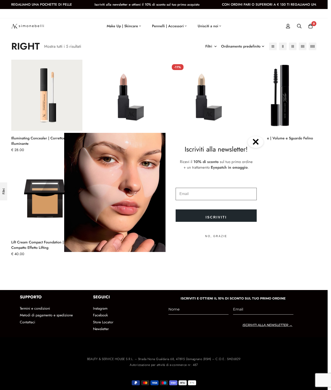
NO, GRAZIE (216, 236)
